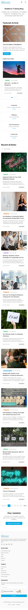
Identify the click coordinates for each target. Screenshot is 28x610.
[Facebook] (1, 544)
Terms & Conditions (5, 574)
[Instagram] (9, 544)
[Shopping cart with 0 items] (21, 2)
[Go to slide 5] (16, 97)
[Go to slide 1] (12, 97)
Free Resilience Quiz (5, 550)
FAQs (2, 568)
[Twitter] (4, 544)
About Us (3, 558)
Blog (2, 556)
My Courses (3, 572)
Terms (9, 604)
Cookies (18, 604)
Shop (2, 554)
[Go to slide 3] (14, 97)
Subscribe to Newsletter (14, 523)
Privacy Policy (4, 576)
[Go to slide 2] (13, 97)
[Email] (11, 544)
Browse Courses (4, 552)
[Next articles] (24, 59)
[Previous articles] (21, 59)
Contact (3, 560)
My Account (3, 570)
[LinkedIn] (6, 544)
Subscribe (14, 595)
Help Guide (3, 566)
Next (25, 505)
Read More (7, 53)
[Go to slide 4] (15, 97)
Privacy (13, 604)
